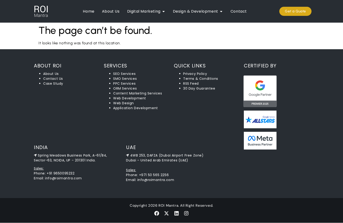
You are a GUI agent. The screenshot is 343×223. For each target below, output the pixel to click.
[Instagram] (186, 213)
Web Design (123, 103)
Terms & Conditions (200, 78)
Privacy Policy (195, 73)
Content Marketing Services (137, 93)
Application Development (135, 108)
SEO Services (124, 73)
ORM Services (125, 88)
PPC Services (124, 83)
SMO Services (125, 78)
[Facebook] (156, 213)
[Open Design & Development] (221, 11)
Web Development (129, 98)
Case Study (53, 83)
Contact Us (53, 78)
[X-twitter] (167, 213)
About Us (51, 73)
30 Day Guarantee (199, 88)
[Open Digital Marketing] (163, 11)
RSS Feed (191, 83)
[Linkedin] (176, 213)
